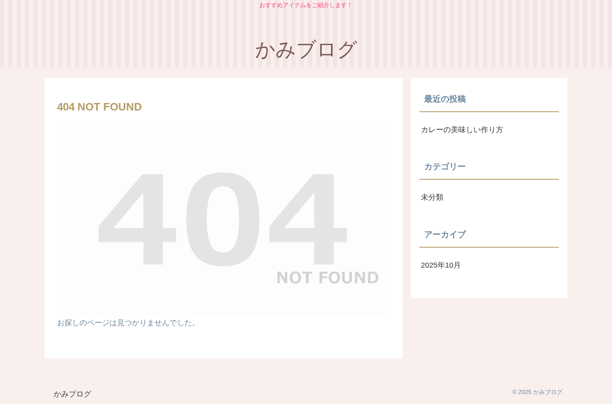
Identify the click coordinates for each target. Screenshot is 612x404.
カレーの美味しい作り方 (462, 129)
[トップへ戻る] (599, 391)
